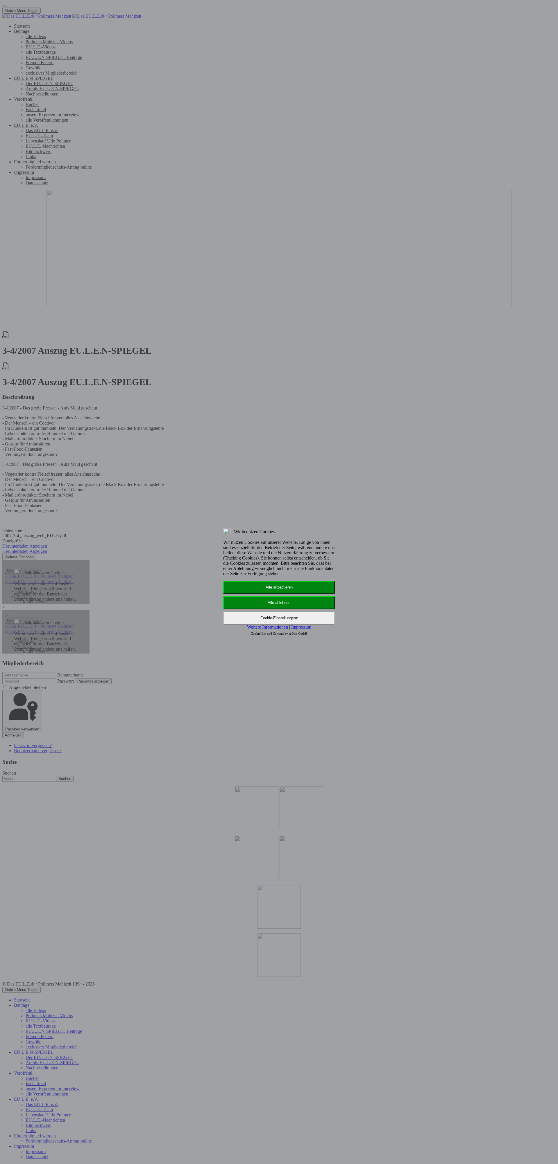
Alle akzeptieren (279, 587)
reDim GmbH (298, 633)
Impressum (301, 627)
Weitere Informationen (267, 627)
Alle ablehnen (279, 602)
